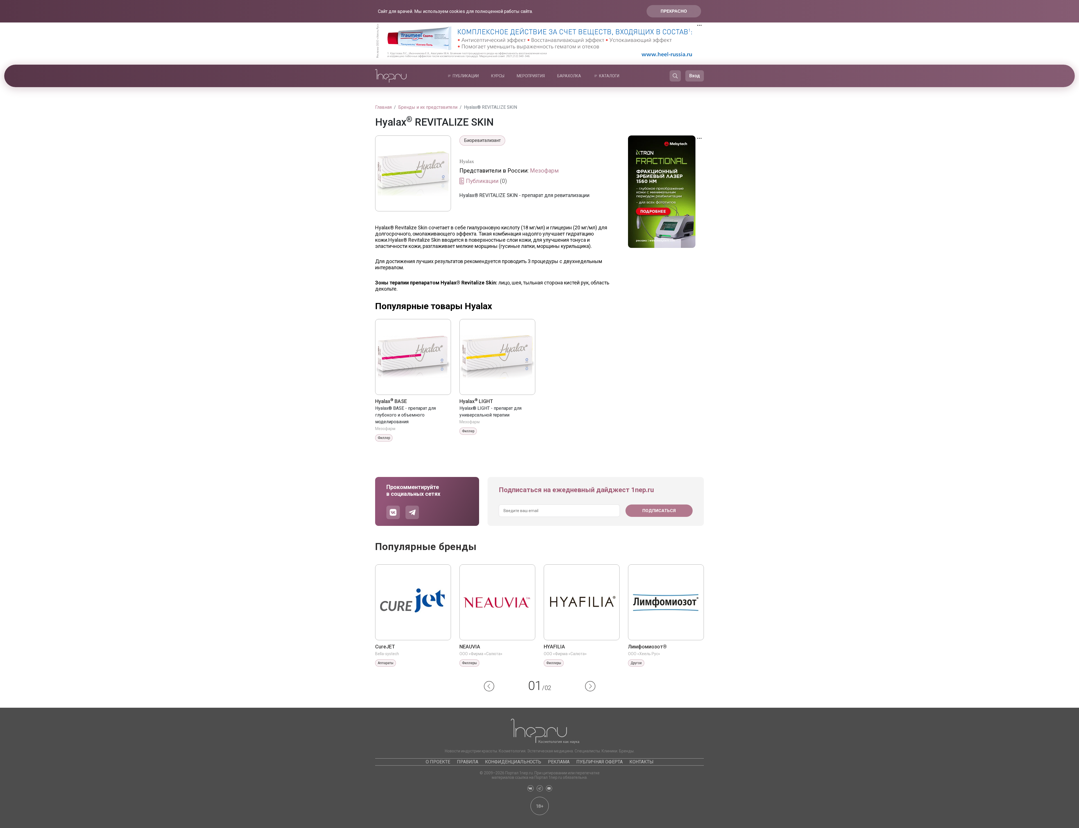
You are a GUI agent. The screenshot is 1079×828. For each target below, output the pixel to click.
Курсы (497, 76)
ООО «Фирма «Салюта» (480, 653)
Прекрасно (674, 11)
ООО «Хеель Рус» (644, 653)
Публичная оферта (599, 761)
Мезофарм (544, 170)
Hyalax (466, 161)
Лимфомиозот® (647, 647)
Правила (467, 761)
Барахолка (569, 76)
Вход (694, 75)
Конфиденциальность (513, 761)
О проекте (438, 761)
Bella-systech (387, 653)
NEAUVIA (469, 647)
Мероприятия (531, 76)
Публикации (466, 76)
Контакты (641, 761)
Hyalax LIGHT (476, 401)
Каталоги (609, 76)
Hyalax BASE (391, 401)
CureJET (385, 647)
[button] (489, 686)
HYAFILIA (554, 647)
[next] (590, 686)
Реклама (559, 761)
